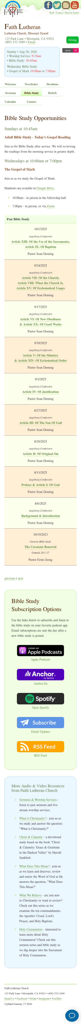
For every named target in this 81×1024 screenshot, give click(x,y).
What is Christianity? (32, 818)
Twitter (33, 998)
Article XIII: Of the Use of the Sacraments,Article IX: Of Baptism (40, 244)
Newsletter (31, 84)
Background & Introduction (40, 515)
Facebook (22, 998)
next (20, 578)
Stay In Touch (72, 12)
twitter (57, 5)
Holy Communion (30, 929)
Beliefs (52, 93)
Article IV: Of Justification (40, 391)
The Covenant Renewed (40, 546)
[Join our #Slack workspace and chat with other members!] (70, 51)
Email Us (9, 998)
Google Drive (45, 188)
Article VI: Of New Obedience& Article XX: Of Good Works (40, 322)
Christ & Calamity (31, 837)
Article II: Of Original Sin (40, 453)
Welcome (10, 84)
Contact (59, 12)
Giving (72, 40)
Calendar (10, 102)
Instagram (44, 998)
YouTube (75, 5)
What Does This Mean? (34, 866)
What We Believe (30, 895)
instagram (66, 5)
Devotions (52, 84)
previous (9, 578)
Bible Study (31, 93)
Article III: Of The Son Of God (40, 422)
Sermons (10, 93)
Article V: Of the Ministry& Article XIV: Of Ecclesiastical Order (40, 358)
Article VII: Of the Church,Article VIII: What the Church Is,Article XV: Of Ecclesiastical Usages (40, 282)
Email (31, 42)
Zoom (50, 206)
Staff (52, 12)
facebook (48, 5)
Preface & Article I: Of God (40, 484)
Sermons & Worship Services (38, 799)
